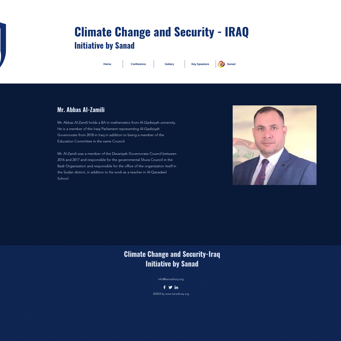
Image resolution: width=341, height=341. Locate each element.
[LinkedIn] (176, 287)
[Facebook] (164, 287)
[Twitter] (170, 287)
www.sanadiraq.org (177, 293)
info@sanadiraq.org (171, 279)
